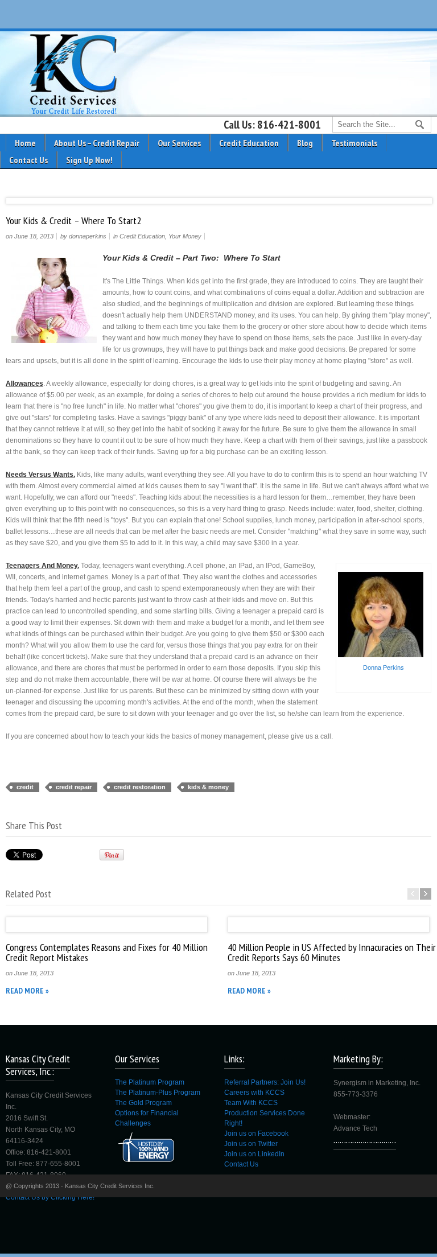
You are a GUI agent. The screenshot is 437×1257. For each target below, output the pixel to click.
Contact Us (28, 160)
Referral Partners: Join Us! (265, 1082)
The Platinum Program (149, 1082)
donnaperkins (87, 236)
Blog (305, 143)
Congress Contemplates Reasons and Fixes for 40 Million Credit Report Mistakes (107, 952)
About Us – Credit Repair (96, 143)
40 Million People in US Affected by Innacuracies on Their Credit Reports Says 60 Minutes (332, 952)
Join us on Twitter (251, 1144)
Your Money (184, 236)
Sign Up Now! (89, 160)
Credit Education (249, 143)
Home (25, 143)
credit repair (74, 787)
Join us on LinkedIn (254, 1154)
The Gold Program (143, 1103)
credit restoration (140, 787)
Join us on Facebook (256, 1134)
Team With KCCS (251, 1103)
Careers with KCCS (254, 1093)
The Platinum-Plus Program (157, 1093)
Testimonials (354, 143)
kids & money (208, 787)
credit (25, 787)
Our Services (179, 143)
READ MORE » (27, 991)
